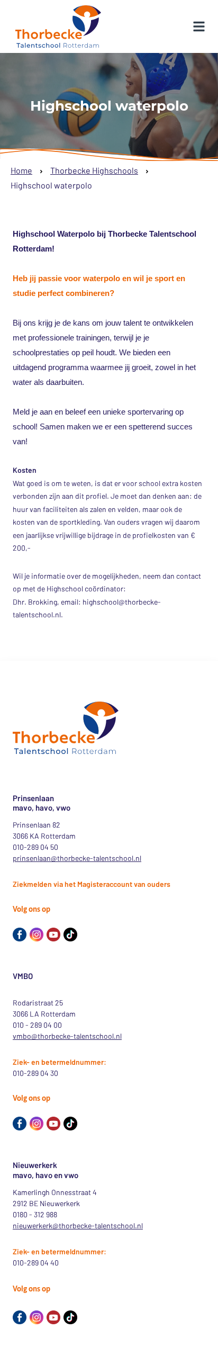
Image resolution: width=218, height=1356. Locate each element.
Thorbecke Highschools (94, 170)
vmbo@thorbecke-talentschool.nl (67, 1035)
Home (21, 170)
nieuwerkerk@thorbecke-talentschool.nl (78, 1225)
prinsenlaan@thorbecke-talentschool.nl (77, 858)
